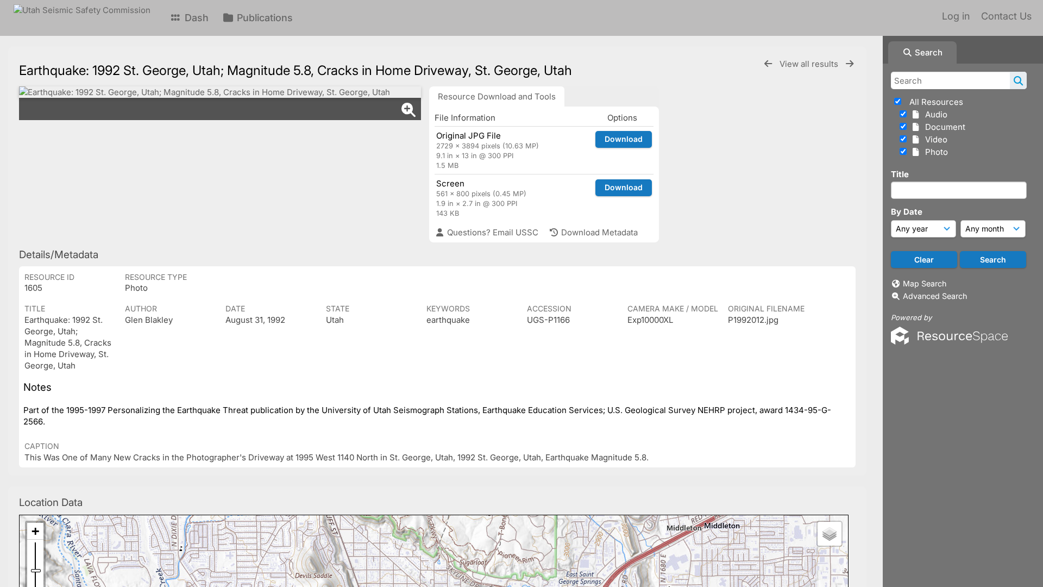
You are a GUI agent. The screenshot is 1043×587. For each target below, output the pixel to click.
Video (934, 139)
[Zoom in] (35, 531)
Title (900, 174)
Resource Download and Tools (497, 96)
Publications (263, 17)
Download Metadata (598, 232)
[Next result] (850, 63)
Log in (956, 16)
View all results (810, 64)
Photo (934, 152)
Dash (195, 17)
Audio (934, 114)
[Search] (1018, 80)
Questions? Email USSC (491, 232)
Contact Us (1006, 16)
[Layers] (829, 534)
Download (624, 138)
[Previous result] (768, 63)
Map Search (924, 283)
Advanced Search (935, 296)
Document (943, 127)
